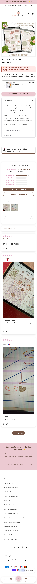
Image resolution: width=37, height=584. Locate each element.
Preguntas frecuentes (11, 496)
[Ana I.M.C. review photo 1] (18, 290)
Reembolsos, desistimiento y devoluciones (17, 518)
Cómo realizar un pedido (12, 522)
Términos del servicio (11, 513)
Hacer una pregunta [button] (18, 194)
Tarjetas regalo (9, 483)
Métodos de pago (9, 492)
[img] (7, 236)
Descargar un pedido (10, 526)
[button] (4, 14)
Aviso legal (7, 500)
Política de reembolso (24, 574)
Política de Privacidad (11, 535)
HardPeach (14, 574)
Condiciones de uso (10, 509)
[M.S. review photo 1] (18, 380)
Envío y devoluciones (11, 487)
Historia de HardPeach (11, 539)
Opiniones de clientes (11, 479)
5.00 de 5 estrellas (24, 169)
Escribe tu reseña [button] (18, 189)
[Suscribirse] (31, 464)
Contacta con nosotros (11, 530)
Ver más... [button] (6, 327)
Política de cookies (10, 505)
